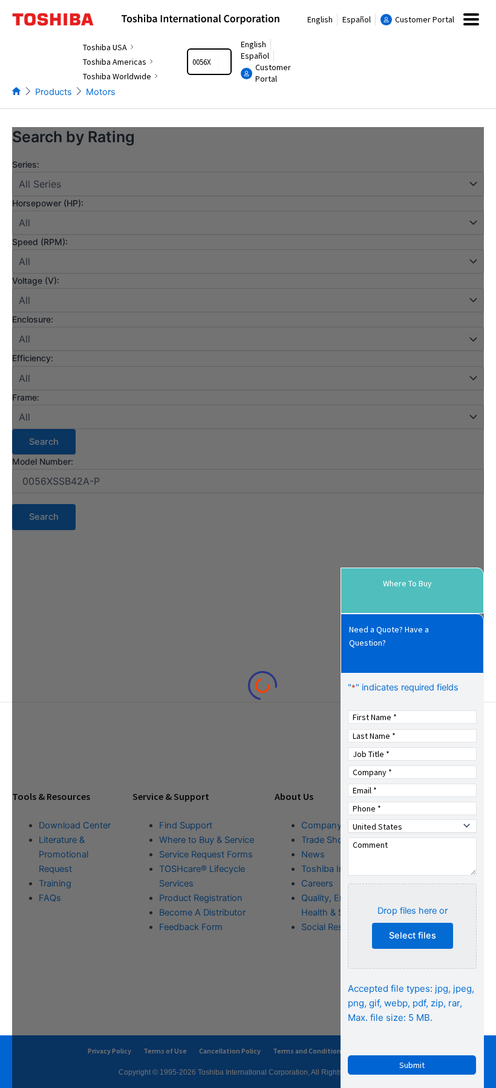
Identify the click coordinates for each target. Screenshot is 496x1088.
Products (53, 92)
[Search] (224, 62)
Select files (412, 935)
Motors (101, 92)
